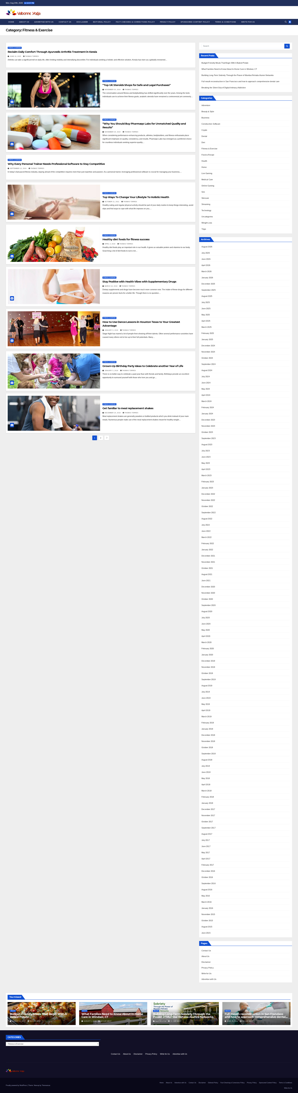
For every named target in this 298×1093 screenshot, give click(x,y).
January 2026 (207, 278)
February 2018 (207, 797)
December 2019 (208, 661)
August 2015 (206, 927)
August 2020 (206, 611)
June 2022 (205, 531)
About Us (24, 22)
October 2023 (207, 432)
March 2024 (206, 401)
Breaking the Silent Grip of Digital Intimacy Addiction (223, 88)
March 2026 (206, 271)
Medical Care (207, 180)
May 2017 (205, 853)
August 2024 (206, 370)
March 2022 (206, 537)
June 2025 (205, 309)
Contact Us (65, 22)
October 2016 (207, 877)
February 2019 (207, 723)
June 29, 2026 (233, 1021)
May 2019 (205, 704)
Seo (203, 192)
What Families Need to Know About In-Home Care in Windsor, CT (229, 69)
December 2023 (208, 420)
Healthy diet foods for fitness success (125, 239)
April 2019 (205, 710)
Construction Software (210, 124)
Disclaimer (82, 22)
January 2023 (207, 488)
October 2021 (207, 568)
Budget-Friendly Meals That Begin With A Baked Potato (224, 63)
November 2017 (208, 815)
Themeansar (46, 1085)
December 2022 (208, 494)
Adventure (205, 105)
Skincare (205, 198)
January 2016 (207, 908)
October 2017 (207, 822)
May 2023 (205, 463)
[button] (286, 22)
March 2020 (206, 642)
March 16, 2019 (111, 286)
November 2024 (208, 352)
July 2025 (205, 302)
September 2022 (208, 513)
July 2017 (205, 840)
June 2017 (205, 846)
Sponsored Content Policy (195, 22)
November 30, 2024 (113, 89)
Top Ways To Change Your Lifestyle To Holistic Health (135, 197)
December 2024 (208, 346)
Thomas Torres (32, 56)
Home (11, 22)
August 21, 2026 (19, 1021)
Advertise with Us (44, 22)
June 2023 (205, 457)
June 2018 (205, 772)
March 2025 (206, 327)
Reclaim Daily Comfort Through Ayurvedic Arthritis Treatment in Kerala (52, 51)
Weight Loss (206, 223)
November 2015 (208, 914)
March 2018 (206, 791)
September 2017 (208, 828)
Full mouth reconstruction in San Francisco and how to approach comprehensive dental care (240, 81)
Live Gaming (206, 173)
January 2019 (207, 729)
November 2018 (208, 741)
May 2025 (205, 315)
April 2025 (205, 321)
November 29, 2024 (113, 132)
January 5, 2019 (112, 370)
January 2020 (207, 655)
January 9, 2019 (112, 330)
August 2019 (206, 686)
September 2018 (208, 754)
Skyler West (35, 1021)
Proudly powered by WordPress (16, 1085)
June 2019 (205, 698)
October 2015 (207, 921)
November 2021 (208, 562)
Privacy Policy (167, 22)
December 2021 (208, 556)
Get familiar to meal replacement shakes (127, 408)
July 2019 (205, 692)
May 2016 (205, 896)
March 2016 (206, 902)
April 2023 (205, 469)
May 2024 (205, 389)
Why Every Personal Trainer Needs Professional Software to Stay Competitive (56, 164)
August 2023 (206, 445)
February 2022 (207, 543)
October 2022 (207, 506)
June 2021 (205, 581)
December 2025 (208, 284)
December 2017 (208, 809)
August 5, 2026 (90, 1021)
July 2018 (205, 766)
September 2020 (208, 605)
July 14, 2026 (161, 1021)
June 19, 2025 (16, 56)
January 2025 (207, 339)
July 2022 (205, 525)
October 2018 (207, 747)
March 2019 (206, 717)
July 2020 (205, 618)
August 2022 (206, 519)
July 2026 (205, 253)
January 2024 (207, 414)
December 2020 (208, 587)
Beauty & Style (207, 112)
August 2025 (206, 296)
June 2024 (205, 383)
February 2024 (207, 407)
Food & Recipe (207, 155)
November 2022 (208, 500)
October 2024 (207, 358)
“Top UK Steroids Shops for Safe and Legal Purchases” (136, 85)
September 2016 (208, 883)
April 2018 (205, 785)
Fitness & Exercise (14, 47)
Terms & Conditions (225, 22)
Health (204, 161)
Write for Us (248, 22)
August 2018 (206, 760)
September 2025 (208, 290)
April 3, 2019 (110, 244)
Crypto (204, 130)
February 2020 (207, 649)
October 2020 (207, 599)
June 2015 (205, 933)
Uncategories (207, 217)
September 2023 (208, 438)
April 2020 (205, 636)
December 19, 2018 (113, 413)
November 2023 (208, 426)
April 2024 (205, 395)
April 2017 (205, 859)
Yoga (203, 229)
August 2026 (206, 247)
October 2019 (207, 673)
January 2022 (207, 550)
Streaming (205, 204)
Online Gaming (207, 186)
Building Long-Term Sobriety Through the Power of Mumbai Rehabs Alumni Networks (237, 75)
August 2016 (206, 890)
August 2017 (206, 834)
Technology (206, 210)
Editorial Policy (102, 22)
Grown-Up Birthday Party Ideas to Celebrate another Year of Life (142, 366)
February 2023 (207, 482)
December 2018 (208, 735)
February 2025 (207, 333)
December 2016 (208, 871)
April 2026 (205, 265)
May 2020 (205, 630)
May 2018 (205, 778)
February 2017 (207, 865)
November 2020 (208, 593)
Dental (204, 136)
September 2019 (208, 679)
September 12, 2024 (18, 168)
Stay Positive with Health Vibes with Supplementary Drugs (139, 281)
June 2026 (205, 259)
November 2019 (208, 667)
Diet (203, 142)
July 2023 (205, 451)
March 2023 (206, 475)
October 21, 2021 (112, 201)
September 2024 (208, 364)
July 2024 (205, 377)
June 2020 (205, 624)
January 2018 (207, 803)
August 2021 (206, 574)
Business (205, 118)
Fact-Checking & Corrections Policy (135, 22)
